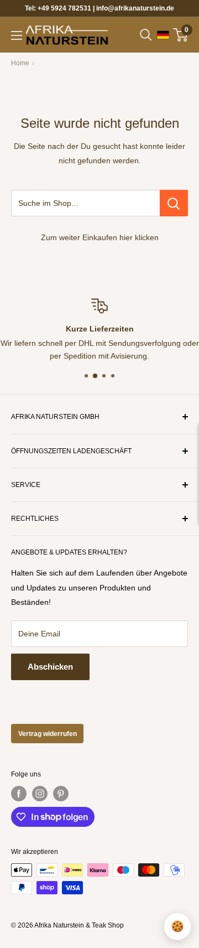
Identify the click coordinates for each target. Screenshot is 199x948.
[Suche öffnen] (146, 35)
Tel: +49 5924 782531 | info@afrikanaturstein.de (99, 8)
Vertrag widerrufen (47, 734)
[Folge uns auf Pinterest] (61, 793)
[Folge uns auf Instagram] (40, 793)
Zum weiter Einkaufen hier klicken (100, 237)
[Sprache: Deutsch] (163, 34)
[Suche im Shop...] (174, 203)
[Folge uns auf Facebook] (19, 793)
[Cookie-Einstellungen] (177, 926)
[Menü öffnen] (16, 35)
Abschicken (50, 666)
